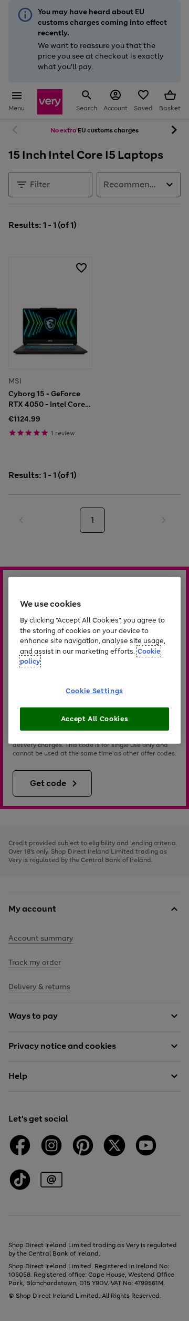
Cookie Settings (94, 691)
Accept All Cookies (95, 719)
